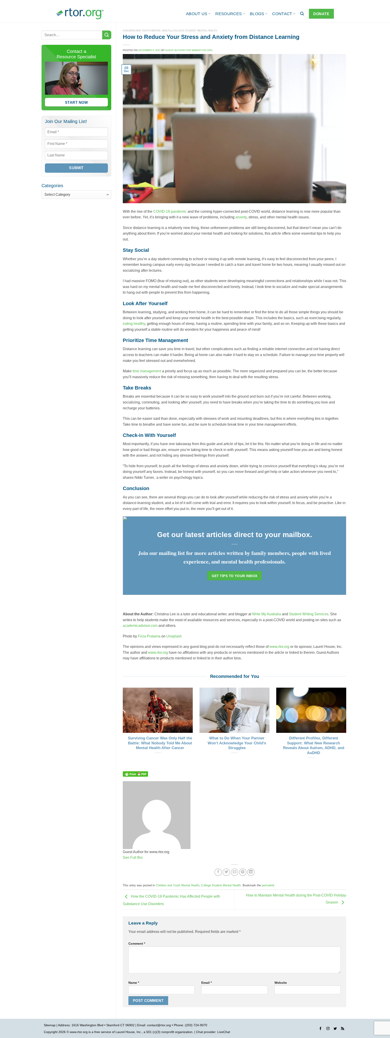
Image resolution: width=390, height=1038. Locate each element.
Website (280, 982)
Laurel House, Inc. (129, 1032)
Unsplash (174, 636)
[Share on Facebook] (218, 872)
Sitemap (50, 1025)
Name (133, 982)
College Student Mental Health (194, 30)
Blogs (257, 14)
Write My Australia (266, 614)
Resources (228, 14)
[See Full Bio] (145, 857)
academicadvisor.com (140, 626)
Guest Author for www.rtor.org (189, 50)
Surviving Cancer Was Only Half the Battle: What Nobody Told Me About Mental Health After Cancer (160, 743)
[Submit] (106, 35)
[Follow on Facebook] (320, 1029)
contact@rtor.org (159, 1025)
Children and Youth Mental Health (147, 30)
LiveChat (223, 1032)
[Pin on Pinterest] (242, 872)
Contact (282, 14)
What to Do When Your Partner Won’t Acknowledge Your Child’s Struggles (237, 743)
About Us (196, 14)
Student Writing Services (308, 614)
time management (146, 371)
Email (206, 982)
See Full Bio (133, 857)
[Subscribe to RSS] (342, 1029)
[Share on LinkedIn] (251, 872)
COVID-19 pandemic (170, 211)
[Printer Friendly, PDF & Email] (135, 773)
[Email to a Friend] (234, 872)
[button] (302, 13)
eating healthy (134, 324)
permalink (268, 885)
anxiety (241, 217)
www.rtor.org (279, 647)
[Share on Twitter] (226, 872)
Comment (136, 943)
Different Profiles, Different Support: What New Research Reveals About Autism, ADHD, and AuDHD (313, 745)
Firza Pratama (149, 636)
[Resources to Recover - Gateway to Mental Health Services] (80, 13)
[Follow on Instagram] (328, 1029)
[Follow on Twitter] (335, 1029)
